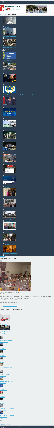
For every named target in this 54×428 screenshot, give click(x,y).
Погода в (3, 419)
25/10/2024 (8, 255)
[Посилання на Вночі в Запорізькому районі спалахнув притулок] (9, 251)
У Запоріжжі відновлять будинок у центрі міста (6, 367)
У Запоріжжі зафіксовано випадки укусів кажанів (7, 415)
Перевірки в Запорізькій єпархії (7, 60)
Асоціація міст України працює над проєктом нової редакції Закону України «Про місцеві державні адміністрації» (19, 94)
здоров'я (4, 417)
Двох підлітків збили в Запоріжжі (8, 71)
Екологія (3, 342)
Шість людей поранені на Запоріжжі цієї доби (6, 381)
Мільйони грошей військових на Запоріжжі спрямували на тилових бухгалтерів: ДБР (15, 162)
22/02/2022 (8, 210)
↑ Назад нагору (2, 427)
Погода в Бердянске (2, 424)
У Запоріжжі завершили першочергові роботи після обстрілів (8, 360)
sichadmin (6, 210)
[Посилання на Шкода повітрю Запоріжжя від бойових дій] (9, 23)
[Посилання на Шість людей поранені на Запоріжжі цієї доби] (1, 379)
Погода (1, 418)
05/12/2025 (8, 233)
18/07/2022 (5, 324)
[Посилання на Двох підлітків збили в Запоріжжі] (9, 70)
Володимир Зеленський (9, 306)
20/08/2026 (3, 362)
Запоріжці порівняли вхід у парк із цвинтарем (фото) (10, 219)
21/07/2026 (8, 187)
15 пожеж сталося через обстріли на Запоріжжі (7, 401)
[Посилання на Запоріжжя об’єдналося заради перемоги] (9, 195)
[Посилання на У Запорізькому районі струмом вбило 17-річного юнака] (9, 81)
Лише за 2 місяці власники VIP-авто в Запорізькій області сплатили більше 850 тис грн (15, 128)
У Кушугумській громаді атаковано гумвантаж (9, 36)
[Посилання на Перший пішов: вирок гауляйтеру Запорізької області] (9, 104)
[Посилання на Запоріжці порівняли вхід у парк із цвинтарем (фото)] (9, 217)
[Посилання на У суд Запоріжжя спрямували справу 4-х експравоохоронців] (9, 240)
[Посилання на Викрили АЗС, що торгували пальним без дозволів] (9, 138)
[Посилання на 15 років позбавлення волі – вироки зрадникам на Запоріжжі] (9, 229)
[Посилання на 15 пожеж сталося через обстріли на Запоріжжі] (1, 400)
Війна (1, 342)
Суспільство (6, 390)
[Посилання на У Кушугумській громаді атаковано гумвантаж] (9, 34)
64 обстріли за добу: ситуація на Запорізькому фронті (7, 331)
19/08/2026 (8, 62)
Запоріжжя (1, 256)
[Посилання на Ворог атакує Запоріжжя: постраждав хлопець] (9, 45)
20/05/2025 (8, 244)
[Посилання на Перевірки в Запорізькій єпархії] (9, 59)
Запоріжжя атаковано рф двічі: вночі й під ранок (7, 408)
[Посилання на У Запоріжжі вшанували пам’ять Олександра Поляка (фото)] (9, 206)
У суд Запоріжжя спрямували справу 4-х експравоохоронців (11, 242)
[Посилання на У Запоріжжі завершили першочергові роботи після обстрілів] (1, 359)
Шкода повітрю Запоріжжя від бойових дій (9, 25)
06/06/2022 (6, 261)
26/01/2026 (8, 153)
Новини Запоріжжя (14, 306)
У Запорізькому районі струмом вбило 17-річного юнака (11, 82)
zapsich (5, 27)
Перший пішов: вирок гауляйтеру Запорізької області (10, 105)
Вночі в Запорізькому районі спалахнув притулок (10, 253)
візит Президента (5, 306)
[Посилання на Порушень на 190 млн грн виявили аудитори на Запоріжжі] (9, 149)
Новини (4, 256)
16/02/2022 (8, 221)
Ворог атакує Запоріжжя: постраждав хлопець (9, 47)
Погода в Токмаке (8, 424)
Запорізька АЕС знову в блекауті (4, 374)
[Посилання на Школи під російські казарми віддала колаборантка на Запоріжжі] (5, 320)
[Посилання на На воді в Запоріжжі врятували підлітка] (1, 393)
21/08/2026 (8, 27)
